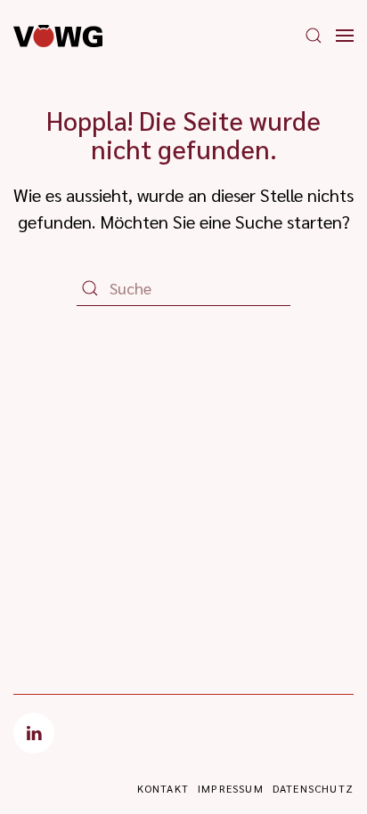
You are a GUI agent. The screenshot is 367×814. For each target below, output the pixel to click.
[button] (313, 35)
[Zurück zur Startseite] (57, 35)
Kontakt (163, 788)
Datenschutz (313, 788)
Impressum (231, 788)
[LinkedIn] (33, 733)
